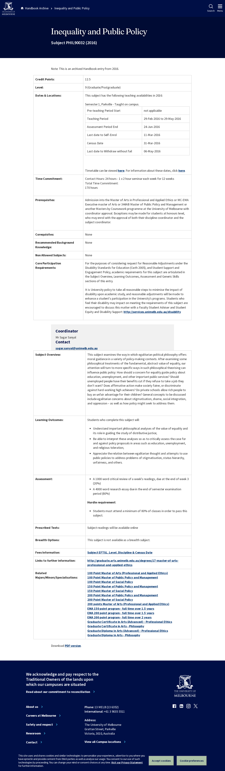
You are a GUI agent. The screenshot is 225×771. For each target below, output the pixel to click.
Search (210, 10)
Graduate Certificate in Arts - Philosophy (115, 626)
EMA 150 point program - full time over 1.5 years (120, 609)
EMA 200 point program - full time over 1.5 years (120, 613)
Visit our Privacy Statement (127, 762)
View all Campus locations (103, 742)
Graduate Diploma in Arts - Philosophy (113, 635)
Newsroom (33, 733)
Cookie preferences (192, 760)
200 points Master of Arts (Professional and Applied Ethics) (128, 604)
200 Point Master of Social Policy (110, 600)
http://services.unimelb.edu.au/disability (152, 312)
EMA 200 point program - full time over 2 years (119, 617)
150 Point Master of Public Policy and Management (122, 586)
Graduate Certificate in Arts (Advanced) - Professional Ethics (129, 622)
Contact (31, 742)
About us (32, 707)
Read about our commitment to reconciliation (58, 692)
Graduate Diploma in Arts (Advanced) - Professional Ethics (127, 631)
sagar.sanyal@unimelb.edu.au (77, 348)
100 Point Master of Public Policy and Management (122, 577)
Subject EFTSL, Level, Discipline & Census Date (119, 552)
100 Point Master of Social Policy (110, 582)
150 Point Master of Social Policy (110, 591)
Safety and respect (39, 724)
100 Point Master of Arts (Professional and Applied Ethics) (127, 573)
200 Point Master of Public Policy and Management (122, 595)
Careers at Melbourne (41, 716)
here (121, 171)
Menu (220, 10)
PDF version (73, 646)
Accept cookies (161, 760)
